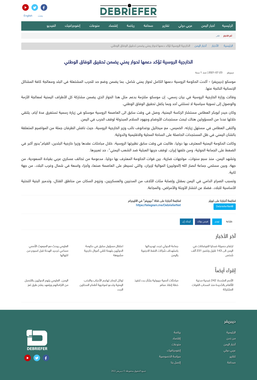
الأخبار (215, 46)
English (28, 16)
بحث (40, 16)
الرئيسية (227, 26)
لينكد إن (186, 221)
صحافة (148, 26)
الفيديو (51, 26)
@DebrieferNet (224, 206)
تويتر (217, 221)
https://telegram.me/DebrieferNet (158, 205)
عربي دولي (185, 26)
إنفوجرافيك (72, 26)
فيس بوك (202, 221)
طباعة (229, 221)
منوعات (94, 26)
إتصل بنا (176, 363)
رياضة (131, 26)
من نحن (231, 338)
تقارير (165, 26)
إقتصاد (113, 26)
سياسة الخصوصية (170, 357)
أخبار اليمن (208, 26)
